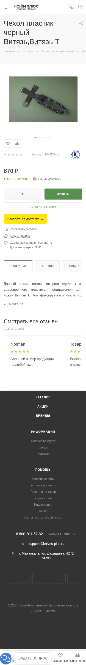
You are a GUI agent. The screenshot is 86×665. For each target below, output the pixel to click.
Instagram (26, 578)
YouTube (49, 578)
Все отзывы (14, 328)
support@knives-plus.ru (46, 544)
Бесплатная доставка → (25, 219)
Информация (43, 432)
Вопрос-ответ (43, 498)
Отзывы (47, 266)
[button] (5, 658)
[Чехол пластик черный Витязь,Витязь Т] (43, 99)
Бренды (43, 415)
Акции (43, 406)
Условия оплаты (43, 479)
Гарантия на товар (43, 491)
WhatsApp (72, 578)
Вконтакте (14, 578)
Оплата (74, 266)
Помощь (43, 469)
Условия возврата (43, 441)
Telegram (37, 578)
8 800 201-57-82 (29, 534)
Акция (43, 511)
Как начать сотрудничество (43, 517)
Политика (43, 454)
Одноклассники (61, 578)
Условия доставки (43, 485)
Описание (18, 266)
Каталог (43, 397)
